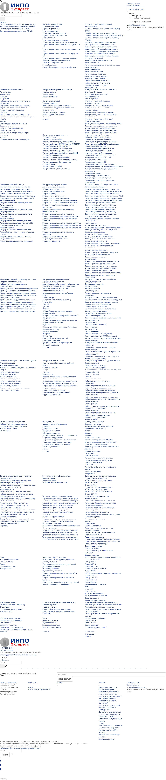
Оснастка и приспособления (110, 712)
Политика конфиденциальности (27, 748)
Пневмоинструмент (106, 716)
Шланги (102, 737)
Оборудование (104, 710)
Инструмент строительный (109, 705)
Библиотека (32, 683)
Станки (101, 723)
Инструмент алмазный (108, 694)
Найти (5, 754)
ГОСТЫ (31, 687)
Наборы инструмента (107, 707)
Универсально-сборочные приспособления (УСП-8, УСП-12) (109, 730)
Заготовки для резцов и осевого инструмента (108, 688)
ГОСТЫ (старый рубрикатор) (39, 689)
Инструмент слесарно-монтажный (108, 702)
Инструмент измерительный (110, 696)
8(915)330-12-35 (134, 3)
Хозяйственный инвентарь (109, 734)
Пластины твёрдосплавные (109, 714)
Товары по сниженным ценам (110, 725)
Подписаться (64, 678)
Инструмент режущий (107, 698)
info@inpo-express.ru (137, 25)
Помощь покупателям (8, 683)
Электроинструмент (107, 739)
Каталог (60, 683)
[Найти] (2, 19)
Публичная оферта (7, 748)
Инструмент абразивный (109, 692)
